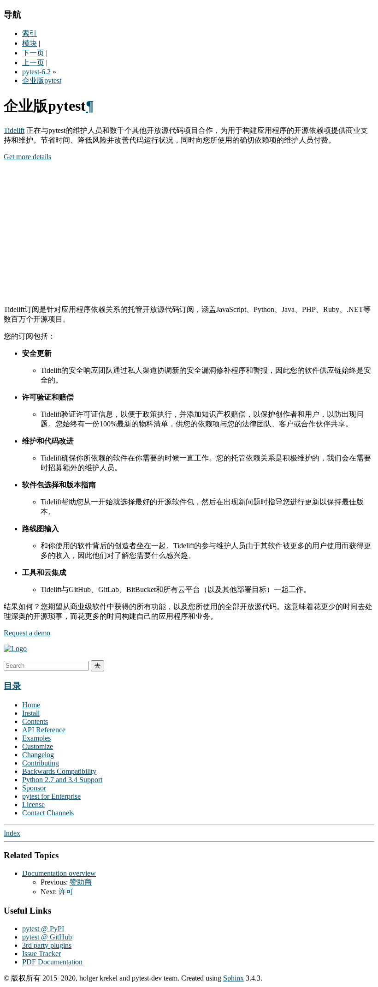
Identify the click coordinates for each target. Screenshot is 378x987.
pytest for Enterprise (51, 796)
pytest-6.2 (36, 72)
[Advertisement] (189, 233)
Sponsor (34, 788)
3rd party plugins (46, 945)
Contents (35, 721)
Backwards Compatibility (59, 771)
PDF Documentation (52, 962)
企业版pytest (41, 80)
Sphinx (233, 978)
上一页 (33, 62)
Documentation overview (59, 873)
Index (12, 833)
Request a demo (27, 633)
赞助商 (81, 882)
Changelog (38, 755)
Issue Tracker (41, 953)
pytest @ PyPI (43, 929)
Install (31, 713)
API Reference (43, 730)
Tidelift (14, 130)
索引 (29, 33)
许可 (66, 892)
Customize (37, 746)
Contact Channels (48, 813)
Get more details (27, 157)
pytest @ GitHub (47, 937)
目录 (12, 686)
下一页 (33, 53)
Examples (36, 738)
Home (31, 705)
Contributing (40, 763)
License (33, 804)
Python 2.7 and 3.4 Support (62, 780)
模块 (29, 43)
